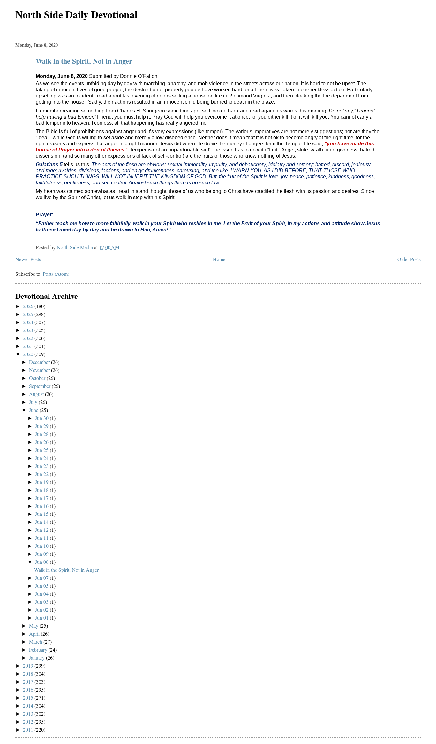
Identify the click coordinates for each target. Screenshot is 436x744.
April (35, 633)
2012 (28, 721)
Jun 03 (42, 601)
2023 (28, 330)
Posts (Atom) (56, 273)
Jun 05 (42, 585)
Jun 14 (42, 521)
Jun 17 (42, 497)
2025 (28, 314)
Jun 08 (42, 561)
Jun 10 (42, 545)
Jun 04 (42, 593)
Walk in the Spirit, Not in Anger (84, 61)
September (40, 386)
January (37, 657)
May (34, 625)
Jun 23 (42, 465)
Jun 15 (42, 513)
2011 (28, 729)
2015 (28, 697)
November (40, 370)
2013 (28, 713)
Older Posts (409, 259)
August (37, 394)
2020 (28, 354)
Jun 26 (42, 441)
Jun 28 (42, 433)
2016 (28, 689)
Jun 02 (42, 609)
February (39, 649)
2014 (28, 705)
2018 (28, 673)
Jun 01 (42, 617)
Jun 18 (42, 489)
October (38, 378)
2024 (28, 322)
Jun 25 (42, 449)
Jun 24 (42, 457)
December (40, 362)
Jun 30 (42, 418)
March (36, 641)
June (34, 410)
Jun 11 (42, 537)
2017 (28, 681)
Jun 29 (42, 425)
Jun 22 (42, 473)
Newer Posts (28, 259)
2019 (28, 665)
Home (219, 259)
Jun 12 (42, 529)
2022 (28, 338)
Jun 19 (42, 481)
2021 (28, 346)
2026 (28, 306)
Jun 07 (42, 577)
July (34, 402)
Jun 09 (42, 553)
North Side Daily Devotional (76, 14)
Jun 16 (42, 505)
